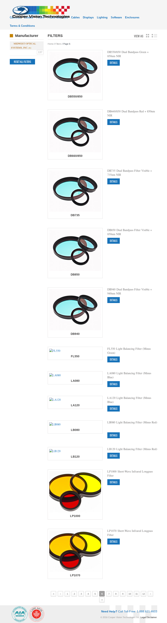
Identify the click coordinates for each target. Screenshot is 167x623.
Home (51, 44)
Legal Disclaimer (149, 617)
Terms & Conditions (22, 25)
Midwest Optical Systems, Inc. (23, 45)
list (154, 35)
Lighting (102, 17)
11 (136, 594)
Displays (88, 17)
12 (143, 594)
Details (113, 62)
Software (116, 17)
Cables (75, 17)
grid (147, 35)
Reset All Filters (22, 61)
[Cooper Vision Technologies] (41, 11)
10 (130, 594)
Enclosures (132, 17)
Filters (58, 44)
